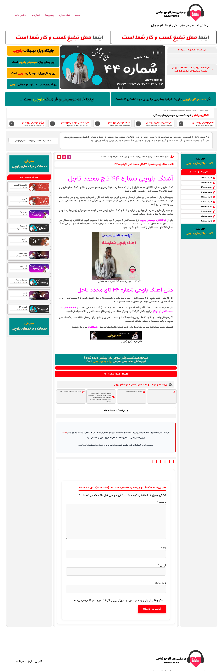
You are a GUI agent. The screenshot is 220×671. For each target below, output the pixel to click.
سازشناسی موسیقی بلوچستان (159, 122)
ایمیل (162, 565)
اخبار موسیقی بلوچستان (202, 122)
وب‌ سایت (160, 582)
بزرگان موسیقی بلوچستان (32, 122)
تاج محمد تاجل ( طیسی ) (139, 384)
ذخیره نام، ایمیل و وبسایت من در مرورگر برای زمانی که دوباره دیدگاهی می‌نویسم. (118, 600)
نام (163, 547)
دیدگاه (161, 502)
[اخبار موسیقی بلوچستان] (181, 123)
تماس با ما (20, 15)
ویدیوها (49, 15)
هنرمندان (64, 15)
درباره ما (35, 15)
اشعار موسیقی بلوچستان (119, 122)
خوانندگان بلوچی (121, 384)
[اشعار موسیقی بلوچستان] (97, 123)
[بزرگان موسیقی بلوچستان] (11, 123)
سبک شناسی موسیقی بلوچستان (75, 122)
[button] (192, 50)
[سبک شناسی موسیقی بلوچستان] (52, 123)
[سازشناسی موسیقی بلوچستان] (138, 123)
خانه (77, 15)
